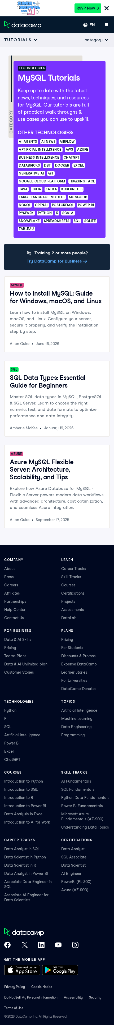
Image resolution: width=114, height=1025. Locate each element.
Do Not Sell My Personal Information (31, 997)
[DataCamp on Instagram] (75, 945)
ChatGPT (12, 759)
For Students (72, 648)
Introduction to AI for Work (27, 822)
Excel (9, 751)
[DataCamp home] (41, 932)
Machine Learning (77, 718)
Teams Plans (15, 656)
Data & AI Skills (17, 639)
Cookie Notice (41, 987)
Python (10, 710)
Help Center (14, 610)
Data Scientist (73, 865)
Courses (68, 585)
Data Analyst (73, 849)
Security (95, 997)
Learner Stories (74, 672)
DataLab (69, 618)
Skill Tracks (71, 577)
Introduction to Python (23, 781)
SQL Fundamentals (77, 789)
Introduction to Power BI (25, 806)
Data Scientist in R (20, 865)
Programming (73, 735)
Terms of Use (13, 1008)
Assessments (72, 610)
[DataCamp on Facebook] (7, 945)
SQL (7, 727)
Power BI (12, 743)
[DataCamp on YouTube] (58, 945)
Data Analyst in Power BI (26, 873)
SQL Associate (73, 857)
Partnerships (15, 601)
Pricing (10, 648)
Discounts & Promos (78, 656)
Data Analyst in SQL (22, 849)
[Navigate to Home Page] (22, 25)
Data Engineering (76, 727)
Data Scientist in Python (25, 857)
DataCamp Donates (79, 689)
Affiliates (12, 593)
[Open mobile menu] (106, 25)
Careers (11, 585)
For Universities (74, 680)
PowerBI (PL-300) (76, 882)
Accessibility (73, 997)
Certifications (73, 593)
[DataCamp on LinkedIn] (41, 945)
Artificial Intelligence (22, 735)
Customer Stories (19, 672)
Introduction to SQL (21, 789)
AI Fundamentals (76, 781)
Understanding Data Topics (85, 827)
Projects (68, 601)
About (9, 569)
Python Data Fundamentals (85, 798)
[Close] (106, 8)
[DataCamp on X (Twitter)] (24, 945)
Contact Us (14, 618)
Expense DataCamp (79, 664)
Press (9, 577)
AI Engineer (71, 873)
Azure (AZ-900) (74, 890)
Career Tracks (73, 569)
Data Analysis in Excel (23, 814)
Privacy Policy (14, 987)
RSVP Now (86, 8)
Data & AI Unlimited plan (25, 664)
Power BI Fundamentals (82, 806)
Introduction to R (18, 798)
